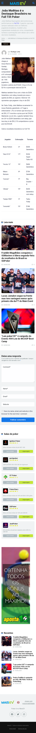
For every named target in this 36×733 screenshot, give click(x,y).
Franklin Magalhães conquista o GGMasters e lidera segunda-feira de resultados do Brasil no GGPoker (18, 257)
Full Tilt (16, 23)
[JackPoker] (5, 527)
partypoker (14, 458)
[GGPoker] (5, 510)
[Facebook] (12, 714)
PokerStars (14, 489)
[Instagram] (24, 714)
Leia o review (10, 451)
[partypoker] (5, 462)
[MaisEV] (18, 3)
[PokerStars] (5, 493)
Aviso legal (12, 728)
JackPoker (14, 524)
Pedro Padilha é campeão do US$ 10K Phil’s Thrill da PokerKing (22, 679)
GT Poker (13, 475)
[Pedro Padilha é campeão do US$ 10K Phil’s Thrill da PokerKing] (7, 686)
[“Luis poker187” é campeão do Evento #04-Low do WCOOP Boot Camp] (18, 321)
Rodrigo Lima (15, 52)
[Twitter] (18, 714)
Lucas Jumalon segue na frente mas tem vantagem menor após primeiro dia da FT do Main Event (17, 298)
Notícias (6, 44)
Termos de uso (22, 728)
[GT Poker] (5, 479)
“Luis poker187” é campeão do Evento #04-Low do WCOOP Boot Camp (18, 339)
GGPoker (13, 506)
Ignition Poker (15, 441)
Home (3, 38)
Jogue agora (25, 451)
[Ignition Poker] (5, 445)
